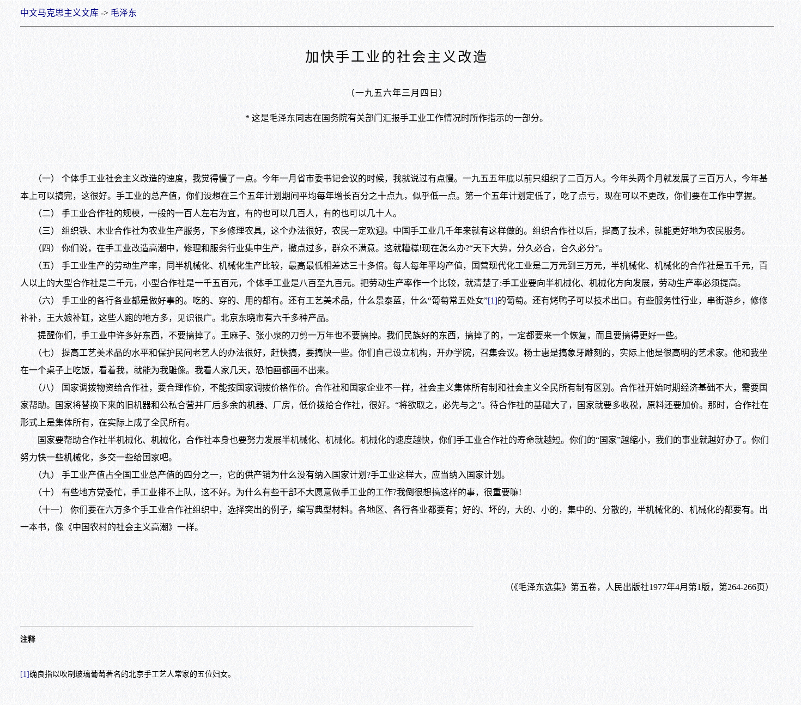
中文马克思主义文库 (59, 12)
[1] (492, 300)
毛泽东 (124, 12)
